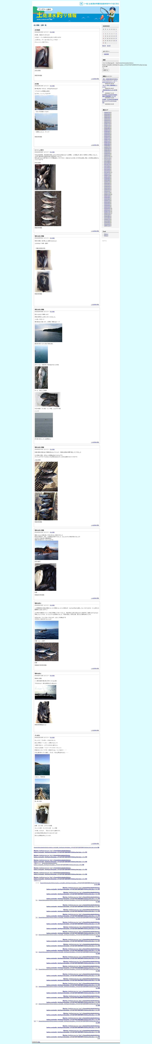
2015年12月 (107, 192)
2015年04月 (107, 205)
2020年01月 (107, 122)
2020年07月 (107, 112)
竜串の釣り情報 (39, 236)
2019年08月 (107, 128)
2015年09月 (107, 197)
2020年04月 (107, 117)
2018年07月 (107, 147)
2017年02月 (107, 170)
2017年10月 (107, 159)
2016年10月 (107, 177)
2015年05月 (107, 203)
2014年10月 (107, 214)
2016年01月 (107, 191)
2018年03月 (107, 153)
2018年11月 (107, 141)
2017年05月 (107, 167)
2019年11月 (107, 125)
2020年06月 (107, 114)
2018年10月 (107, 142)
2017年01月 (107, 172)
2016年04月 (107, 186)
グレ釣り (37, 735)
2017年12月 (107, 156)
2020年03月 (107, 119)
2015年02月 (107, 208)
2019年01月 (107, 137)
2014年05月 (107, 222)
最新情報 (106, 54)
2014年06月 (107, 221)
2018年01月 (107, 155)
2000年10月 (107, 225)
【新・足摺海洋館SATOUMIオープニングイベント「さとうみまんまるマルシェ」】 (110, 80)
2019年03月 (107, 136)
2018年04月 (107, 152)
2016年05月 (107, 185)
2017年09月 (107, 161)
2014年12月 (107, 211)
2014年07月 (107, 219)
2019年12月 (107, 123)
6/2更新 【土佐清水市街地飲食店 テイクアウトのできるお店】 (110, 101)
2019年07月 (107, 130)
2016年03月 (107, 188)
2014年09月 (107, 216)
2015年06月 (107, 202)
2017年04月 (107, 169)
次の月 (108, 45)
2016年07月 (107, 181)
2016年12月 (107, 174)
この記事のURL (95, 78)
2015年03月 (107, 207)
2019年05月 (107, 133)
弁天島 (37, 84)
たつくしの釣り (39, 150)
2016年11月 (107, 175)
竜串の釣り (38, 603)
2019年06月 (107, 131)
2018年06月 (107, 148)
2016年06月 (107, 183)
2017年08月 (107, 162)
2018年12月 (107, 139)
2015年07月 (107, 200)
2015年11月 (107, 194)
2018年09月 (107, 144)
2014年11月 (107, 213)
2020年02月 (107, 120)
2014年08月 (107, 217)
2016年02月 (107, 189)
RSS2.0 (106, 235)
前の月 (104, 45)
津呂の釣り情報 (39, 309)
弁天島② (37, 30)
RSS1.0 (106, 234)
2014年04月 (107, 224)
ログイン (104, 240)
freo (39, 1042)
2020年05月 (107, 115)
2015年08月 (107, 199)
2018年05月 (107, 150)
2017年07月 (107, 164)
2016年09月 (107, 178)
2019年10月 (107, 126)
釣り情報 (52, 32)
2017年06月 (107, 166)
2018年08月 (107, 145)
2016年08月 (107, 180)
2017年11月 (107, 158)
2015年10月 (107, 195)
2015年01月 (107, 210)
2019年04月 (107, 134)
